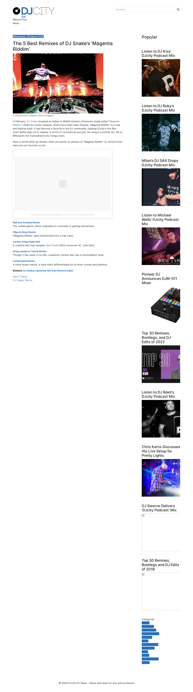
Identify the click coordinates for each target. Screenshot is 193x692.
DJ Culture (148, 626)
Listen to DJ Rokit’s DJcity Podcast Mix (158, 394)
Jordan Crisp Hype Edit (26, 241)
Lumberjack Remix (24, 260)
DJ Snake (32, 121)
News (16, 23)
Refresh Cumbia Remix (26, 222)
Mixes (145, 640)
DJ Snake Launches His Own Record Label (48, 270)
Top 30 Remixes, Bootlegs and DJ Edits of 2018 (160, 564)
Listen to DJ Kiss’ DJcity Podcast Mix (158, 53)
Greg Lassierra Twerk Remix (29, 251)
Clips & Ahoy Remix (24, 232)
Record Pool (20, 19)
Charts (145, 622)
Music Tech (148, 648)
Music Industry (150, 644)
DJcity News (149, 630)
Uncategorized (150, 658)
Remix (28, 280)
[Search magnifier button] (178, 9)
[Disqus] (68, 326)
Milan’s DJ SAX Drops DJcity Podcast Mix (160, 162)
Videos (146, 662)
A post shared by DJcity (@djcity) (47, 214)
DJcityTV (147, 637)
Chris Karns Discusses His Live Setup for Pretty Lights (161, 451)
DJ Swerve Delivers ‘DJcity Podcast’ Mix (159, 508)
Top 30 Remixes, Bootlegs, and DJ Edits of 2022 (156, 337)
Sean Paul (51, 245)
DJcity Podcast (150, 633)
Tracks (24, 276)
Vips (15, 276)
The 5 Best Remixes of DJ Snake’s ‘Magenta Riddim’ (63, 46)
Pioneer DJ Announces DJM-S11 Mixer (159, 278)
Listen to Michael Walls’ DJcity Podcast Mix (160, 219)
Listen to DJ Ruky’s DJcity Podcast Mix (158, 108)
